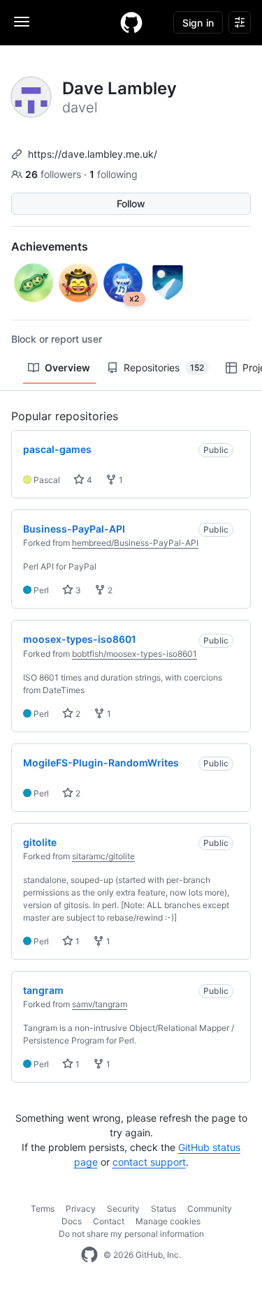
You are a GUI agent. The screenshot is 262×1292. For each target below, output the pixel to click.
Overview (67, 367)
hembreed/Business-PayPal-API (135, 542)
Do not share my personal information (131, 1233)
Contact (108, 1221)
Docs (71, 1221)
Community (209, 1208)
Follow (131, 203)
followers (54, 174)
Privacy (81, 1208)
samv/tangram (99, 1004)
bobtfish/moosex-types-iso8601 (134, 653)
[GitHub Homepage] (89, 1255)
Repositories (164, 367)
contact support (149, 1162)
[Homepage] (131, 22)
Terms (42, 1208)
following (113, 174)
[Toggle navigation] (21, 21)
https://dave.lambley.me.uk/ (92, 154)
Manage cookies (168, 1221)
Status (163, 1208)
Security (123, 1208)
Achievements (49, 246)
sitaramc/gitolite (103, 856)
